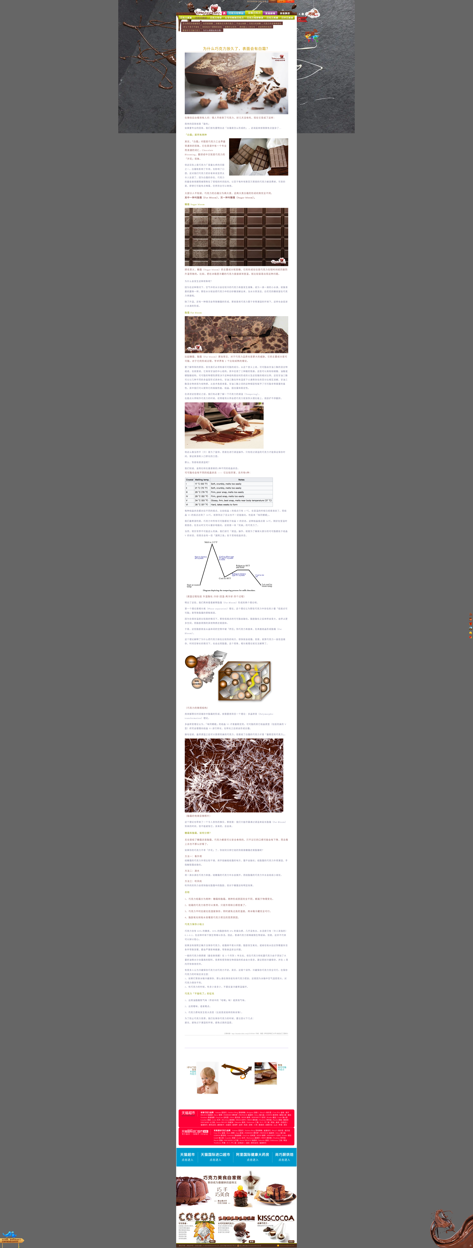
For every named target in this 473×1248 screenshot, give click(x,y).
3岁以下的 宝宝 (191, 1070)
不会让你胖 (241, 23)
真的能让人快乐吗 (247, 27)
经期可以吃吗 (231, 27)
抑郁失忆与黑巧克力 (225, 23)
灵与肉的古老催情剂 (191, 23)
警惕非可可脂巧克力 (191, 30)
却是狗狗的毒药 (265, 27)
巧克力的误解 (255, 23)
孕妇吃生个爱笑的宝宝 (212, 27)
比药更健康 (208, 23)
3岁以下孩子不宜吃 (191, 27)
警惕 (282, 1067)
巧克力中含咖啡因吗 (272, 23)
